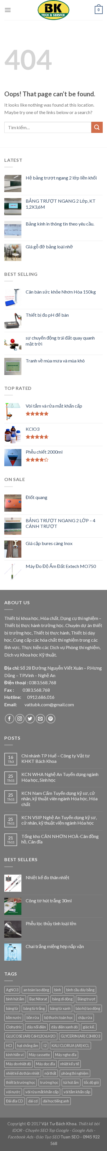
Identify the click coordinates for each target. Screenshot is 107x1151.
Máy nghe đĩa (65, 1054)
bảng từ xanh (60, 1008)
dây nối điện (36, 1027)
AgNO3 (12, 990)
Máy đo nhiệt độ (18, 1064)
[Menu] (7, 10)
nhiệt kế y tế (69, 1064)
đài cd (33, 1101)
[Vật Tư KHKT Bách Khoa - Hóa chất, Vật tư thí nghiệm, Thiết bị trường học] (53, 10)
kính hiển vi (15, 1054)
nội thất (50, 1073)
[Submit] (97, 127)
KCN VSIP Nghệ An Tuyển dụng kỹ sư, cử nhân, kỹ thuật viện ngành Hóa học (59, 820)
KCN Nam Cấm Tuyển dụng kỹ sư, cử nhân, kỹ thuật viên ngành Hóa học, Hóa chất (59, 798)
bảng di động (62, 999)
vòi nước (13, 1092)
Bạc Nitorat (38, 999)
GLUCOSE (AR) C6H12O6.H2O (31, 1036)
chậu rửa (85, 1017)
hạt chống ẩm (27, 1045)
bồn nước (13, 1017)
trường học (49, 1082)
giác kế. (89, 1027)
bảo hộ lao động (88, 1008)
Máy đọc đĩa (45, 1064)
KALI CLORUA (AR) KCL (70, 1045)
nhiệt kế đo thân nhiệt (22, 1073)
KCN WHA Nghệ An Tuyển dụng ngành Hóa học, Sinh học (59, 776)
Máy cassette (39, 1054)
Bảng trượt (86, 999)
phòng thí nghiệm (74, 1073)
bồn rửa (33, 1017)
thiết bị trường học (20, 1082)
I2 (45, 1045)
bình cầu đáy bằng (80, 990)
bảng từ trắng (34, 1008)
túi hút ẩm (71, 1082)
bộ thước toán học (58, 1017)
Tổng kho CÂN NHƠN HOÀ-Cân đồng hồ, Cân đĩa (60, 838)
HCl (9, 1045)
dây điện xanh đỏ (64, 1027)
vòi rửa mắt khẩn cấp (41, 1092)
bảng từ (12, 1008)
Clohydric (14, 1027)
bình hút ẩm (15, 999)
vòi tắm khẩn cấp (77, 1092)
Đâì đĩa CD (14, 1101)
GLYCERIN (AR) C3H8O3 (80, 1036)
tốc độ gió (91, 1082)
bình (57, 990)
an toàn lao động (36, 990)
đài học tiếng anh (56, 1101)
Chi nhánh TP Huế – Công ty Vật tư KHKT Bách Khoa (55, 758)
